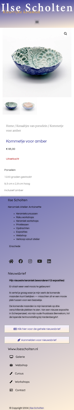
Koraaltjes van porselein (31, 126)
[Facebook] (20, 261)
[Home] (11, 261)
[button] (37, 21)
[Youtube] (39, 261)
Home (10, 126)
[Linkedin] (49, 261)
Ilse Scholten (37, 408)
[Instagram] (30, 261)
